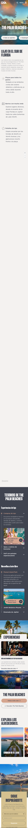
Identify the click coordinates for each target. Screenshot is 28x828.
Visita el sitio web (13, 701)
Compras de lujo (10, 513)
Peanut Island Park (10, 572)
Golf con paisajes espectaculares (10, 554)
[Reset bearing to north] (25, 157)
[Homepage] (3, 3)
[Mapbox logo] (5, 481)
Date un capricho (10, 38)
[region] (14, 316)
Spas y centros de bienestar (10, 548)
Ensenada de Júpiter (11, 612)
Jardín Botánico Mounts (12, 608)
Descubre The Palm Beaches (15, 706)
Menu (21, 3)
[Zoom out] (25, 155)
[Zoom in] (25, 153)
